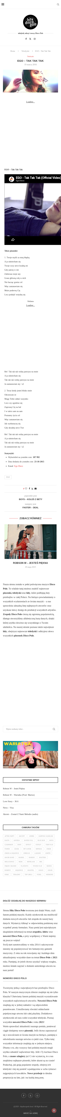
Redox (49, 866)
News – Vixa (8, 808)
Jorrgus (26, 853)
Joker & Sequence (12, 853)
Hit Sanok (27, 849)
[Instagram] (35, 39)
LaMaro (37, 853)
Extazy (38, 844)
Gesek (16, 849)
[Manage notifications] (54, 1110)
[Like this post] (26, 489)
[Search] (58, 4)
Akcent (22, 836)
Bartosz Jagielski (46, 836)
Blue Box (41, 840)
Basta (7, 840)
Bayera (17, 840)
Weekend (49, 874)
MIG (40, 861)
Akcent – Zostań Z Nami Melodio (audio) (20, 814)
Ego (8, 477)
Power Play (37, 866)
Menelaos (31, 861)
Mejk (21, 861)
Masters (42, 857)
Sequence (19, 870)
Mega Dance (9, 861)
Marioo (32, 857)
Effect (28, 844)
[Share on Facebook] (29, 489)
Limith (47, 853)
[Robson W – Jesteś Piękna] (30, 541)
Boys (51, 840)
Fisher (7, 849)
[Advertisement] (30, 134)
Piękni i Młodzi (10, 866)
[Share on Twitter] (32, 489)
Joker (48, 849)
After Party (9, 836)
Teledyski (25, 51)
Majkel (21, 857)
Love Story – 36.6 (10, 801)
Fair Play (49, 844)
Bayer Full (28, 840)
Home (12, 51)
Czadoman (9, 844)
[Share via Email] (35, 489)
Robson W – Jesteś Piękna (30, 563)
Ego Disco (18, 466)
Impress (39, 849)
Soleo (40, 870)
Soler (50, 870)
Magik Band (9, 857)
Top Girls (28, 874)
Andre (31, 836)
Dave (19, 844)
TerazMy (16, 874)
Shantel (30, 870)
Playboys (24, 866)
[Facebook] (26, 39)
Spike (7, 874)
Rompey (8, 870)
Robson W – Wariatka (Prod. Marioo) (19, 795)
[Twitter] (30, 39)
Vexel (39, 874)
